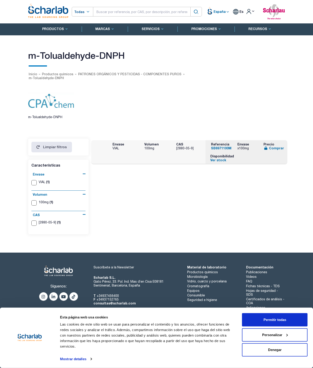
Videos (251, 277)
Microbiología (197, 277)
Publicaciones (256, 272)
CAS (36, 215)
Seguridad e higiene (202, 300)
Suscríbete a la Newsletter (113, 267)
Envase (38, 174)
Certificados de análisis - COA (265, 301)
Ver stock (218, 160)
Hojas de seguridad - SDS (262, 292)
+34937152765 (107, 299)
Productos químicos (202, 272)
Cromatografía (198, 286)
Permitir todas (275, 320)
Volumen (40, 194)
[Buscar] (196, 11)
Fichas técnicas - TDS (263, 286)
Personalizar (272, 335)
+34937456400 (108, 296)
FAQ (249, 281)
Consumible (196, 295)
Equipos (193, 291)
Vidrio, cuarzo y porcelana (207, 281)
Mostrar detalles (73, 359)
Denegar (275, 350)
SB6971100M (221, 148)
